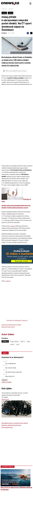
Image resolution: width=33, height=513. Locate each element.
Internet (4, 13)
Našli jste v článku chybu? (8, 327)
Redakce (4, 33)
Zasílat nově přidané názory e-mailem (11, 324)
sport (18, 344)
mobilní (12, 344)
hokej (28, 341)
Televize (11, 8)
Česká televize (14, 341)
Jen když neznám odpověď (13, 372)
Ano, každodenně (10, 363)
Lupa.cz (12, 226)
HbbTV (23, 341)
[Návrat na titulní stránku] (10, 3)
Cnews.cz (4, 8)
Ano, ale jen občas (10, 368)
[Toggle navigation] (30, 3)
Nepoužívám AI (9, 376)
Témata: (5, 341)
